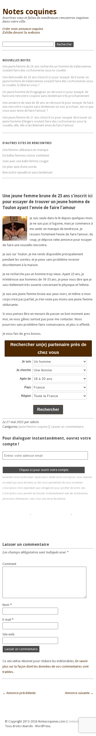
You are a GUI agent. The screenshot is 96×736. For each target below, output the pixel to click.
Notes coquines (29, 11)
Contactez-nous (78, 721)
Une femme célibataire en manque (25, 150)
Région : (26, 396)
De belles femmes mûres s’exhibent (25, 155)
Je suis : (27, 361)
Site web (8, 634)
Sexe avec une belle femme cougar (25, 161)
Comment (9, 564)
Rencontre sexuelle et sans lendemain (27, 172)
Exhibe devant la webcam (21, 32)
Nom (7, 605)
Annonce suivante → (79, 693)
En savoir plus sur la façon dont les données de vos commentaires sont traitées (45, 666)
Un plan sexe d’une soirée (19, 167)
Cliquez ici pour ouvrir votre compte (43, 470)
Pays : (28, 387)
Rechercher (48, 409)
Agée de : (26, 378)
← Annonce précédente (19, 693)
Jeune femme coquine (33, 426)
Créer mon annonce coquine (22, 29)
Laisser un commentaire (67, 426)
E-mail (8, 619)
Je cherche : (24, 370)
